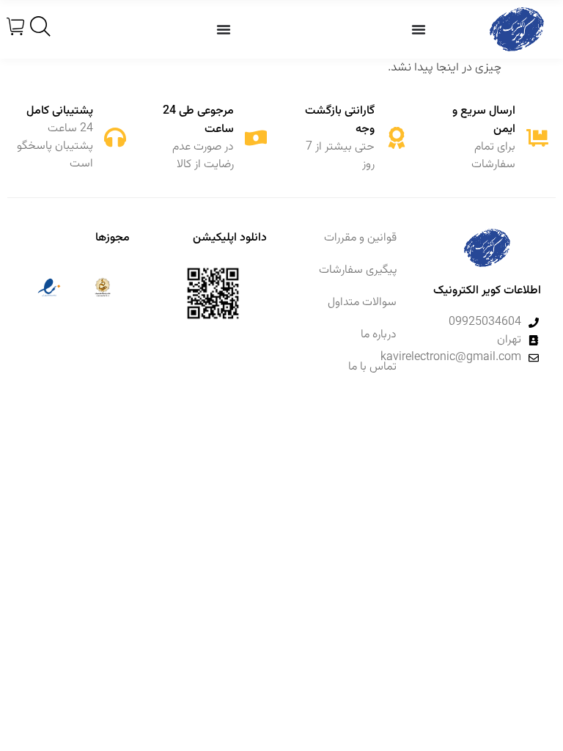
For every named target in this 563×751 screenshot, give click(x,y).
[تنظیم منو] (418, 29)
